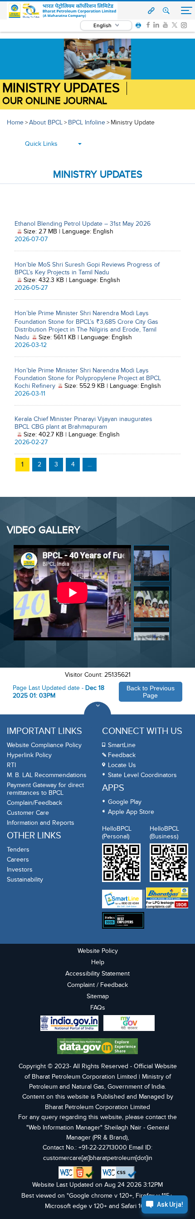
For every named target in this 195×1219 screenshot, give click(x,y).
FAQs (97, 1007)
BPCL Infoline (86, 122)
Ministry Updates (61, 88)
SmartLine (122, 745)
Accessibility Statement (97, 973)
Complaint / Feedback (97, 985)
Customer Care (28, 813)
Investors (20, 869)
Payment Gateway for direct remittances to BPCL (45, 789)
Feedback (122, 755)
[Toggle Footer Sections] (97, 715)
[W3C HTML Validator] (76, 1172)
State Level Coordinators (142, 775)
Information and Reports (40, 823)
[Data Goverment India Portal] (97, 1047)
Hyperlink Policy (29, 755)
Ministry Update (133, 122)
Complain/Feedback (34, 803)
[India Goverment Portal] (69, 1024)
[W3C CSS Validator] (118, 1172)
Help (97, 962)
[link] (148, 25)
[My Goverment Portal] (129, 1024)
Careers (18, 859)
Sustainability (25, 879)
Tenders (18, 849)
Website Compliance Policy (44, 745)
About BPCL (46, 122)
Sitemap (98, 996)
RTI (11, 765)
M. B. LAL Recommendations (47, 775)
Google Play (124, 802)
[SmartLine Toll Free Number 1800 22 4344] (122, 899)
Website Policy (98, 951)
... (90, 464)
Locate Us (122, 765)
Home (15, 122)
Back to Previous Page (151, 691)
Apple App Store (131, 812)
